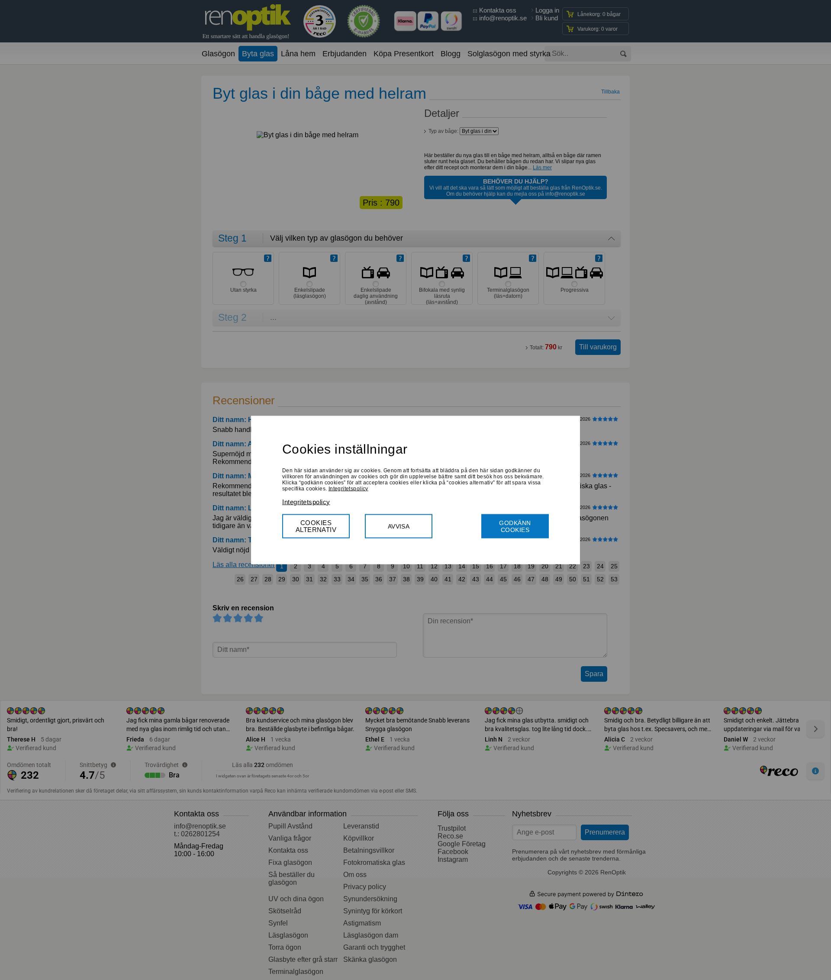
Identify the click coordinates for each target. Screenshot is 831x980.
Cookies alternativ (316, 526)
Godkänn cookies (515, 526)
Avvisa (399, 525)
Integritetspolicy (348, 488)
